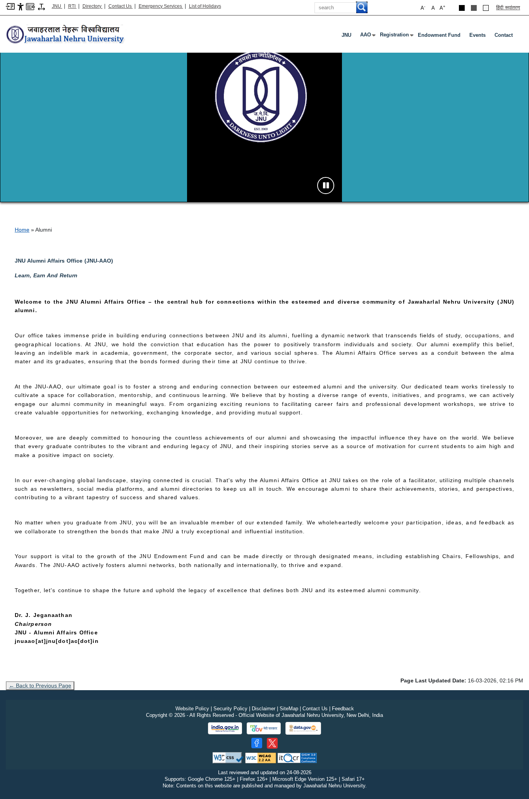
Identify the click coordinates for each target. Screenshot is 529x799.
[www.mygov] (264, 728)
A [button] (442, 7)
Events (477, 35)
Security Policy (230, 708)
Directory (92, 6)
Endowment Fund (439, 35)
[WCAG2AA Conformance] (260, 757)
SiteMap (289, 708)
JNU (57, 6)
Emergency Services (161, 6)
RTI (72, 6)
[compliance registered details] (297, 757)
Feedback (343, 708)
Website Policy (192, 708)
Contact (504, 35)
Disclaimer (263, 708)
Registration (396, 36)
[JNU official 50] (272, 743)
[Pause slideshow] (325, 185)
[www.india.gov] (225, 728)
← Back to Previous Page (40, 685)
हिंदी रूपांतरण (508, 7)
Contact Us (120, 6)
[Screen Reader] (30, 6)
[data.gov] (303, 728)
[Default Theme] (486, 8)
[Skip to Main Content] (10, 6)
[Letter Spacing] (41, 6)
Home (22, 230)
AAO (367, 36)
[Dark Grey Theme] (474, 8)
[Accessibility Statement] (20, 6)
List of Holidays (205, 6)
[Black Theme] (462, 8)
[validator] (228, 757)
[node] (66, 35)
